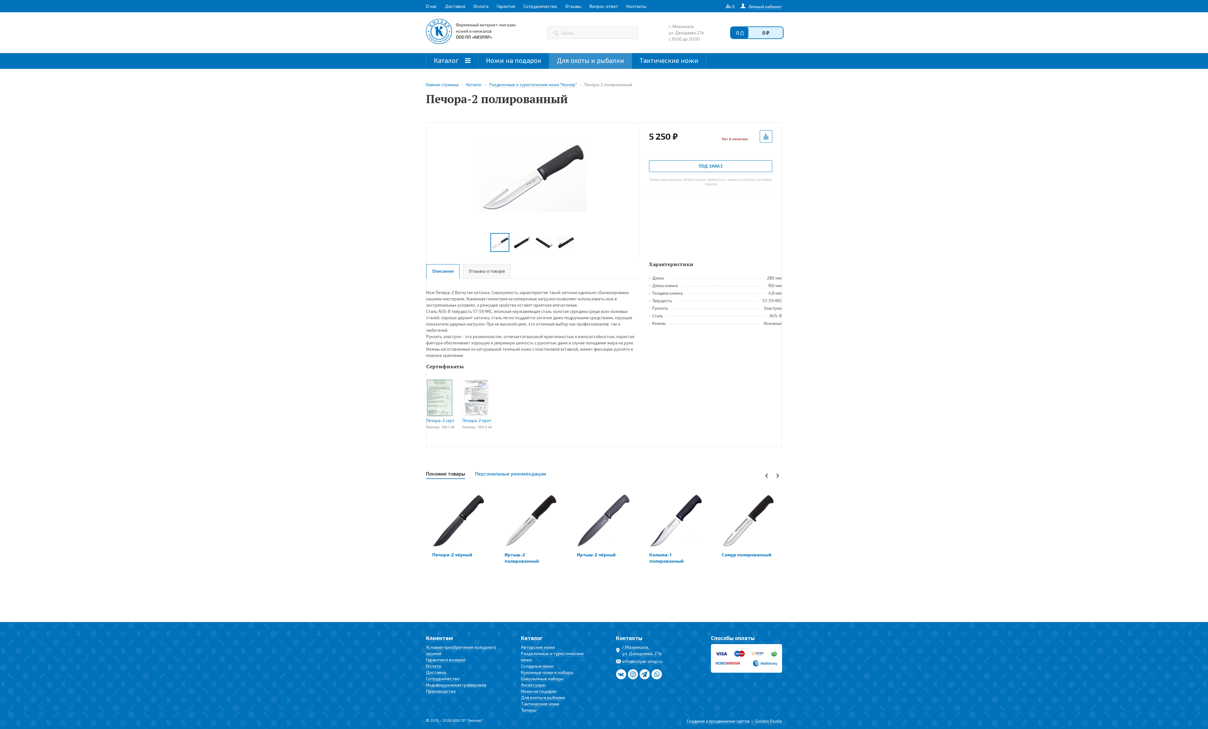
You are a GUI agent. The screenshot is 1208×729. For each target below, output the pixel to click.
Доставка (436, 672)
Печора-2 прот (476, 420)
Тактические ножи (669, 60)
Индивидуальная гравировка (456, 684)
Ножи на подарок (513, 60)
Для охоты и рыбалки (590, 60)
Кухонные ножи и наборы (547, 672)
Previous (766, 475)
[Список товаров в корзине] (762, 34)
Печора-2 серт (440, 420)
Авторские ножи (538, 647)
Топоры (528, 710)
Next (777, 475)
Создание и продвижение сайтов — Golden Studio (734, 721)
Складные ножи (537, 666)
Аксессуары (533, 684)
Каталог (447, 60)
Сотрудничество (443, 678)
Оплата (433, 666)
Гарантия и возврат (446, 659)
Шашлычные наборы (542, 678)
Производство (441, 691)
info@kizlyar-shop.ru (642, 661)
